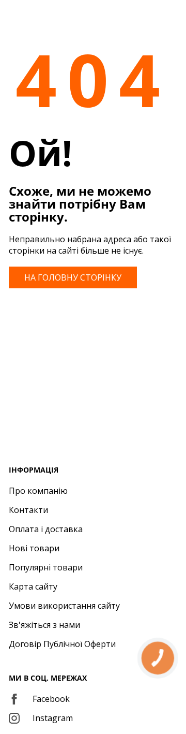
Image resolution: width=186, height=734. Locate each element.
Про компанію (38, 490)
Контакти (28, 510)
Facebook (51, 698)
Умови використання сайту (64, 605)
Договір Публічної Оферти (62, 644)
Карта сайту (33, 586)
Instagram (53, 718)
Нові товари (34, 548)
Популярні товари (46, 567)
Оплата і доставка (46, 529)
